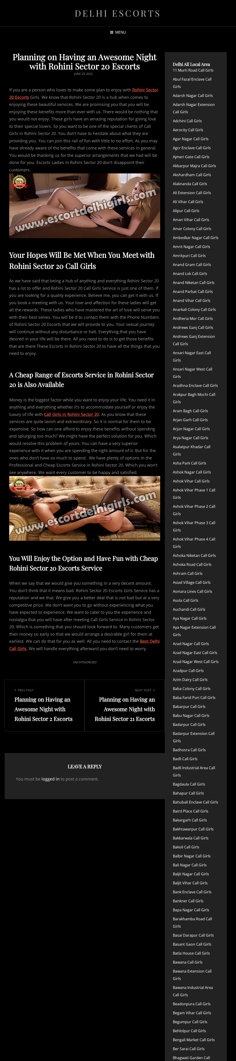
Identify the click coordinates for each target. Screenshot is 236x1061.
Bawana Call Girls (188, 962)
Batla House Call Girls (191, 953)
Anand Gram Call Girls (192, 264)
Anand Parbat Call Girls (193, 291)
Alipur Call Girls (186, 210)
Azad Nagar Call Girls (191, 643)
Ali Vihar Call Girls (188, 201)
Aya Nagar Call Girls (190, 618)
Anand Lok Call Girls (190, 273)
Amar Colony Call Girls (192, 228)
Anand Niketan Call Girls (194, 282)
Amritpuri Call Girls (189, 255)
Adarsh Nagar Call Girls (193, 95)
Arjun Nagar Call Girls (191, 428)
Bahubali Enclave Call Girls (195, 802)
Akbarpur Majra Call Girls (194, 165)
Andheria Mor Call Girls (193, 318)
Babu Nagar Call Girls (191, 715)
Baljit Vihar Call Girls (190, 883)
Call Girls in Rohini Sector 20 (71, 414)
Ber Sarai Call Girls (189, 1048)
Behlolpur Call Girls (189, 1030)
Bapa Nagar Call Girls (191, 909)
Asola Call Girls (185, 600)
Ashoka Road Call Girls (192, 564)
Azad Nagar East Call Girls (195, 652)
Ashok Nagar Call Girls (192, 472)
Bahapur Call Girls (188, 793)
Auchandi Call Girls (189, 609)
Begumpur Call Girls (190, 1021)
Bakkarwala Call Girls (191, 838)
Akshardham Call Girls (192, 174)
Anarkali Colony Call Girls (194, 309)
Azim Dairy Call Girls (190, 679)
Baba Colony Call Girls (192, 688)
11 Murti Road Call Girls (193, 70)
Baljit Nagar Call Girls (191, 874)
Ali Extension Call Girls (192, 192)
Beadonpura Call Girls (192, 1003)
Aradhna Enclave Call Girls (195, 385)
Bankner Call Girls (188, 900)
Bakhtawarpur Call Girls (193, 829)
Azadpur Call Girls (188, 670)
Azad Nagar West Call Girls (196, 661)
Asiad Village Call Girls (192, 582)
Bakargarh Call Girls (190, 820)
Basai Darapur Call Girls (193, 935)
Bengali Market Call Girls (194, 1039)
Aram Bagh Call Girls (190, 410)
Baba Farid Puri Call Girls (194, 697)
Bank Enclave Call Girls (192, 891)
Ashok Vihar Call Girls (191, 481)
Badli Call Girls (185, 758)
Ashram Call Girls (188, 573)
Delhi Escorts (118, 13)
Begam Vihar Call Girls (192, 1012)
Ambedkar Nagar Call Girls (195, 237)
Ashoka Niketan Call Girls (194, 555)
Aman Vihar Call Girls (191, 219)
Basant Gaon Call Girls (192, 944)
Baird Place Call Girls (190, 811)
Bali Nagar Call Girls (190, 865)
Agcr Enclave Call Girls (192, 147)
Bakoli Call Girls (186, 847)
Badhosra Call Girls (189, 749)
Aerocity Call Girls (188, 129)
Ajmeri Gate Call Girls (191, 156)
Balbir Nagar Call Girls (192, 856)
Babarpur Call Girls (189, 706)
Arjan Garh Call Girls (190, 419)
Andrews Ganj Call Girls (193, 327)
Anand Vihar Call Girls (191, 300)
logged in (50, 779)
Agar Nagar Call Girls (191, 138)
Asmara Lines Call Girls (192, 591)
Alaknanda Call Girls (190, 183)
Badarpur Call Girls (189, 724)
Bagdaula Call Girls (189, 784)
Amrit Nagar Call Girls (191, 246)
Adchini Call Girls (187, 120)
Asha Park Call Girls (189, 463)
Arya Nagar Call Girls (190, 437)
